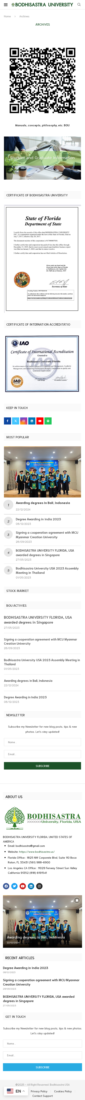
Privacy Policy (39, 1091)
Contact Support (42, 1095)
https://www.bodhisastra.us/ (37, 851)
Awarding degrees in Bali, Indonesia (43, 502)
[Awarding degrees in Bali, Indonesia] (42, 471)
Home (7, 16)
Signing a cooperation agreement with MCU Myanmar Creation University (47, 534)
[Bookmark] (77, 900)
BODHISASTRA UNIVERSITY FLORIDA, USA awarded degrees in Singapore (45, 552)
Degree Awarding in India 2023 (38, 519)
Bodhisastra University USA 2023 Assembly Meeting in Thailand (42, 662)
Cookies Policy (63, 1091)
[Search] (79, 4)
